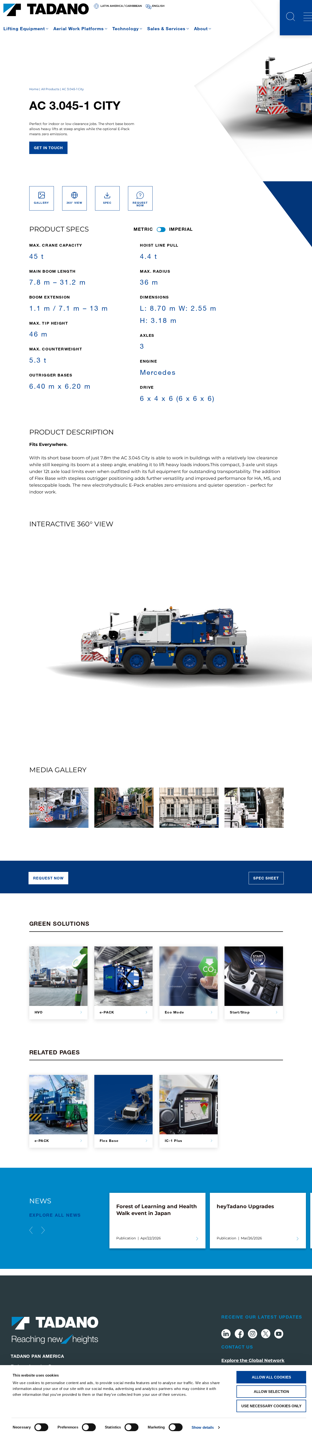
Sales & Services (166, 28)
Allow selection (271, 1391)
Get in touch (48, 147)
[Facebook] (239, 1334)
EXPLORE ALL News (55, 1215)
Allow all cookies (271, 1377)
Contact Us (237, 1346)
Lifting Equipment (24, 28)
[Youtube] (278, 1334)
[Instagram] (252, 1334)
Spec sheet (266, 878)
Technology (125, 28)
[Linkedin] (226, 1334)
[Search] (290, 17)
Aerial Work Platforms (78, 28)
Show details (203, 1427)
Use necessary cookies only (271, 1406)
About (201, 28)
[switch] (89, 1427)
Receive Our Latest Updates (261, 1317)
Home (34, 89)
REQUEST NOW (48, 878)
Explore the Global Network (252, 1360)
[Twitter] (265, 1334)
